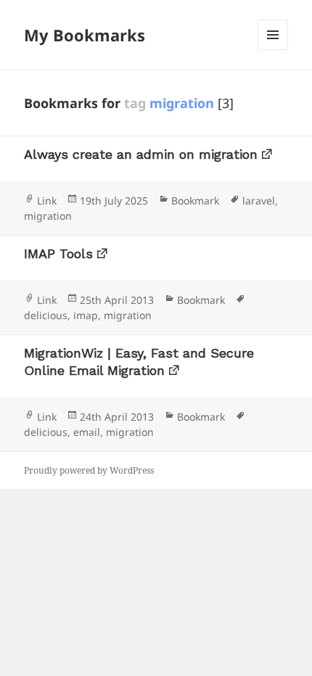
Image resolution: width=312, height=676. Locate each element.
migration (48, 216)
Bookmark (195, 200)
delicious (45, 315)
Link (47, 200)
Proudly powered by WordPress (89, 470)
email (86, 432)
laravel (258, 200)
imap (85, 315)
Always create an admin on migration (141, 154)
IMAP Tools (58, 253)
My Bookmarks (84, 35)
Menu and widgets (273, 49)
